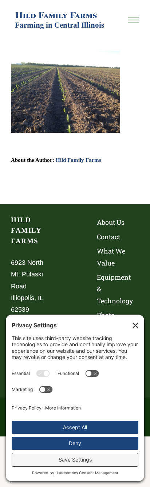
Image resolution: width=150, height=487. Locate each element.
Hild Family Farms (78, 160)
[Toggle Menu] (133, 20)
